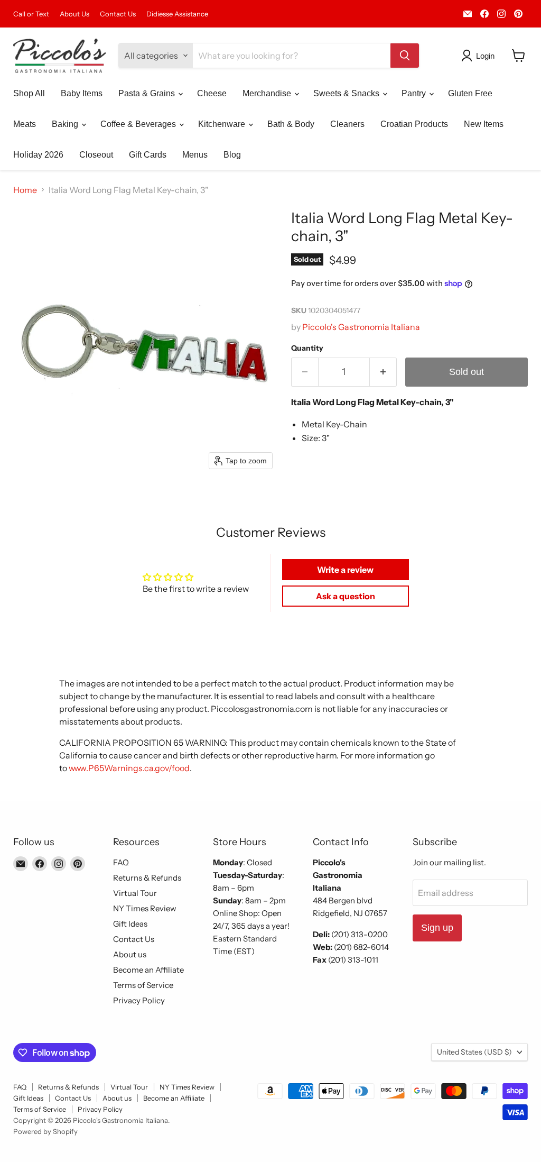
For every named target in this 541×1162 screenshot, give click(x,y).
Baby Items (81, 93)
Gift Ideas (130, 924)
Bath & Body (290, 124)
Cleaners (347, 124)
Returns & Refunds (147, 878)
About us (129, 954)
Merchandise (267, 93)
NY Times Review (144, 908)
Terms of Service (143, 985)
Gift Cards (147, 154)
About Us (74, 14)
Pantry (415, 93)
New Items (483, 124)
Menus (195, 154)
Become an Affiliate (148, 970)
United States (474, 1052)
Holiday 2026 (38, 154)
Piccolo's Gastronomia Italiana (361, 327)
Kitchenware (222, 124)
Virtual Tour (135, 893)
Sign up (437, 927)
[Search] (404, 55)
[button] (480, 55)
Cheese (212, 93)
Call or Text (31, 14)
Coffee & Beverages (139, 124)
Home (25, 190)
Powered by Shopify (45, 1131)
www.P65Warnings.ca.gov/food (129, 768)
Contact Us (118, 14)
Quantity (307, 348)
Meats (24, 124)
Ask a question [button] (345, 596)
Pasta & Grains (147, 93)
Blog (232, 154)
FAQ (121, 862)
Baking (66, 124)
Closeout (96, 154)
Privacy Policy (139, 1000)
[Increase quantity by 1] (383, 372)
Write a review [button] (345, 569)
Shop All (29, 93)
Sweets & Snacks (347, 93)
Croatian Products (414, 124)
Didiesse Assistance (177, 14)
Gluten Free (470, 93)
